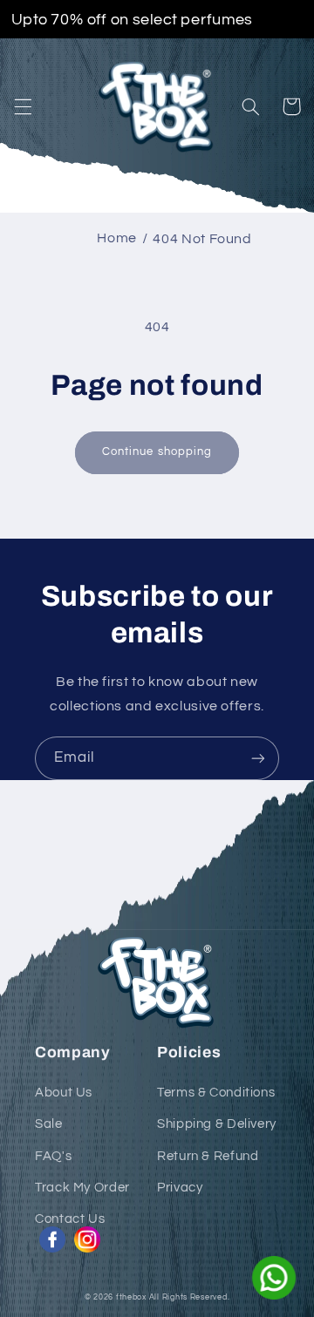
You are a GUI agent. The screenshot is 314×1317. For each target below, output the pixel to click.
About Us (63, 1092)
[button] (23, 106)
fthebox (131, 1297)
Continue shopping (157, 452)
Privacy (179, 1187)
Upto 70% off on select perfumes (132, 19)
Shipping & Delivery (216, 1123)
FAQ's (53, 1156)
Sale (49, 1123)
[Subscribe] (258, 758)
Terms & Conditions (216, 1092)
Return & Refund (207, 1156)
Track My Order (82, 1187)
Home (117, 238)
